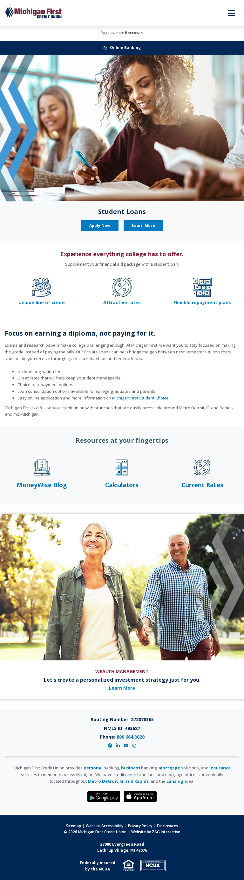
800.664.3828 (131, 737)
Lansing (174, 781)
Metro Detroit (103, 781)
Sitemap (73, 826)
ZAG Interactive (166, 832)
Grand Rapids (134, 781)
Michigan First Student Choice (140, 398)
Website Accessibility (104, 826)
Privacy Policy (140, 826)
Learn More (143, 225)
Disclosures (167, 826)
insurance (220, 768)
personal (93, 768)
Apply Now (99, 225)
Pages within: (120, 33)
